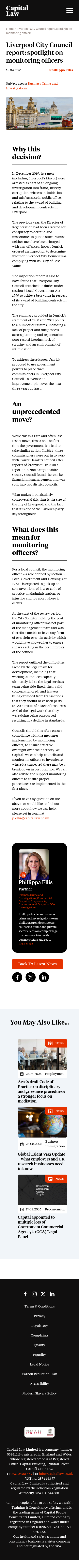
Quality (39, 1345)
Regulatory (39, 1325)
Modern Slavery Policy (39, 1393)
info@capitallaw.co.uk (56, 1473)
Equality (39, 1354)
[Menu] (69, 10)
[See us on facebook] (25, 1294)
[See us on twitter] (43, 1294)
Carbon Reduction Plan (39, 1374)
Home (10, 29)
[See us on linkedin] (52, 1294)
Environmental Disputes (34, 904)
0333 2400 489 (21, 1473)
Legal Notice (39, 1364)
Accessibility (39, 1383)
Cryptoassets (38, 901)
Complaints (39, 1335)
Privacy (39, 1316)
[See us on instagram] (34, 1294)
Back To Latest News (37, 964)
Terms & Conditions (40, 1306)
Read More (26, 944)
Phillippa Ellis (61, 70)
